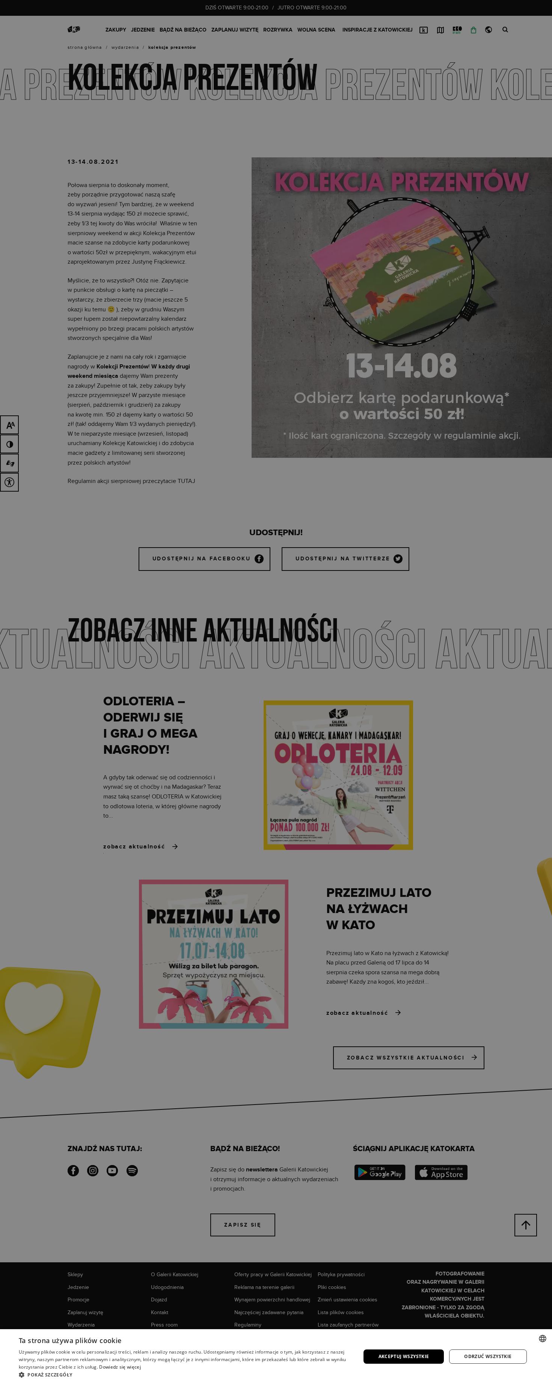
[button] (185, 1374)
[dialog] (276, 692)
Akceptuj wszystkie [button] (404, 1356)
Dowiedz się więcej (119, 1367)
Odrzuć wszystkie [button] (487, 1356)
